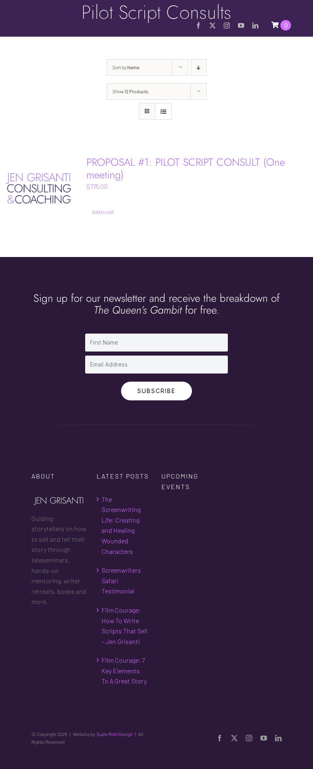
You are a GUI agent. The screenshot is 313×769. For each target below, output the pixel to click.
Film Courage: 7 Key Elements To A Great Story (124, 670)
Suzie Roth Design (114, 734)
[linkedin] (255, 25)
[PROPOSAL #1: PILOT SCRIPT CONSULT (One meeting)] (39, 188)
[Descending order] (199, 67)
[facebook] (198, 25)
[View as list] (163, 111)
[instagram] (227, 25)
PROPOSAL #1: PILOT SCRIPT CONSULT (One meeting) (185, 168)
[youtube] (241, 25)
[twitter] (212, 25)
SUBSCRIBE (156, 390)
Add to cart (103, 212)
